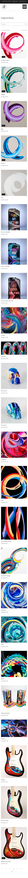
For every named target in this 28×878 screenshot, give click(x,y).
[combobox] (14, 24)
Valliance (3, 459)
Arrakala (3, 610)
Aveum (3, 163)
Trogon (3, 335)
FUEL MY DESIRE (5, 232)
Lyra (2, 500)
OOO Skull (4, 391)
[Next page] (15, 871)
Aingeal (3, 779)
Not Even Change (5, 575)
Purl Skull (3, 425)
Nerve (2, 679)
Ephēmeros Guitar (6, 861)
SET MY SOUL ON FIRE (7, 301)
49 (12, 871)
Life (2, 197)
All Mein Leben (5, 60)
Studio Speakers (5, 713)
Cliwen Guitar (4, 820)
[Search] (25, 24)
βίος (2, 129)
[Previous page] (2, 868)
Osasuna (3, 739)
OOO (2, 644)
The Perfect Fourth (6, 541)
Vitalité (3, 94)
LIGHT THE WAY (5, 266)
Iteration (3, 356)
